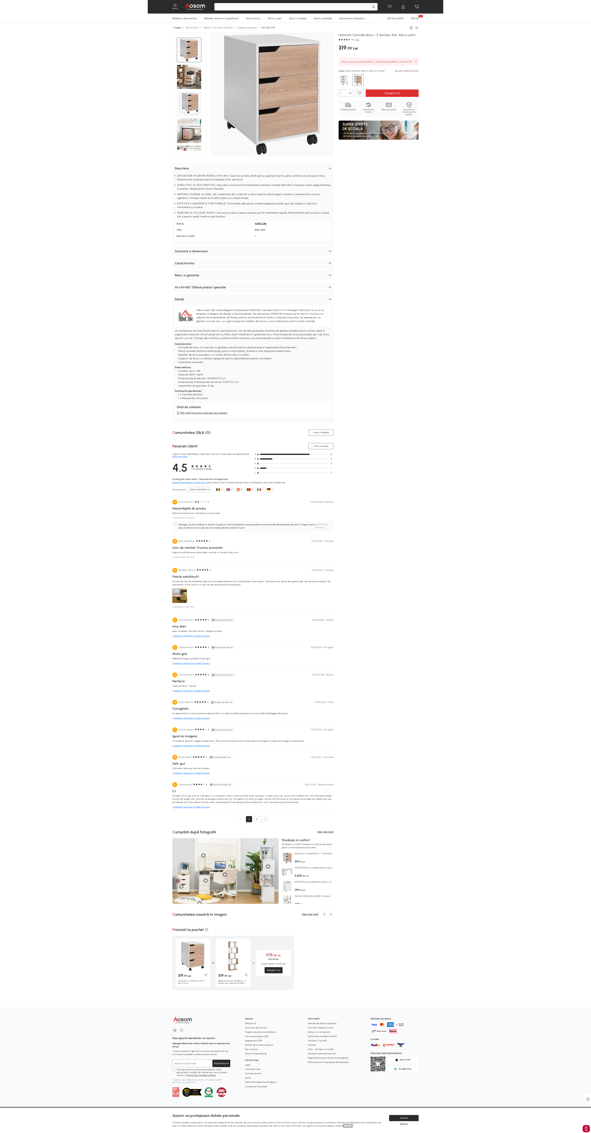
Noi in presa (251, 1049)
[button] (253, 168)
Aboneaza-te (221, 1063)
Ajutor (248, 1077)
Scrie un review (321, 446)
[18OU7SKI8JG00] (199, 903)
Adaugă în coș (392, 92)
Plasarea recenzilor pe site (322, 1053)
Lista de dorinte (253, 1073)
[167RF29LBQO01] (203, 855)
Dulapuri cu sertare (247, 27)
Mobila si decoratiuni (184, 18)
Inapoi (178, 27)
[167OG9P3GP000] (268, 866)
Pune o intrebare (321, 432)
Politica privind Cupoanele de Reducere (328, 1062)
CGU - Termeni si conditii (321, 1049)
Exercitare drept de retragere (260, 1082)
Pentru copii (275, 18)
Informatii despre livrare (320, 1027)
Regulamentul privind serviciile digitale (328, 1058)
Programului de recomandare (260, 1032)
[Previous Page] (241, 819)
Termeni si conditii (317, 1040)
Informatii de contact (256, 1027)
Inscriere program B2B (256, 1036)
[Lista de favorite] (390, 7)
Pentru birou (253, 18)
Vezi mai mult (325, 831)
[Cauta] (374, 6)
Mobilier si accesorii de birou (218, 27)
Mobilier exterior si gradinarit (221, 18)
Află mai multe (179, 456)
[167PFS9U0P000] (177, 880)
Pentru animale (323, 18)
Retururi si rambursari (319, 1032)
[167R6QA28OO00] (224, 874)
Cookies (312, 1045)
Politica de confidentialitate (201, 1075)
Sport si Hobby (298, 18)
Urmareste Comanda (256, 1086)
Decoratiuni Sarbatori (352, 18)
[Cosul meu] (417, 7)
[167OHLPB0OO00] (181, 886)
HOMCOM (261, 223)
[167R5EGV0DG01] (205, 880)
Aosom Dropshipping (256, 1053)
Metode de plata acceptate (322, 1023)
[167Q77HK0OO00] (253, 869)
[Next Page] (265, 819)
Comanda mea (253, 1069)
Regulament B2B (253, 1040)
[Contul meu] (403, 7)
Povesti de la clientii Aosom (259, 1045)
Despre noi (250, 1023)
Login (248, 1065)
